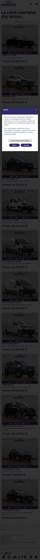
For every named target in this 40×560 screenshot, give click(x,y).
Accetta (26, 145)
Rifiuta (14, 145)
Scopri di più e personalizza (20, 141)
